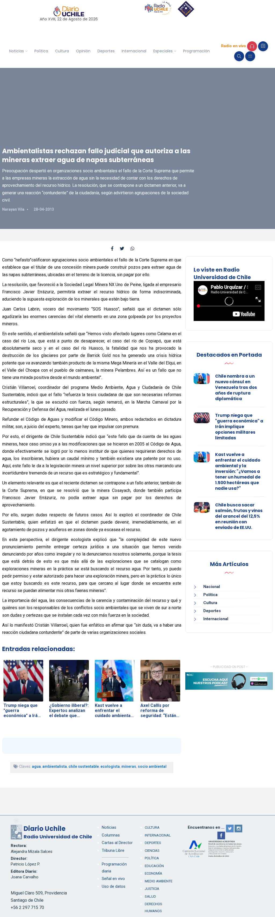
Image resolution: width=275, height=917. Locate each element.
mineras (128, 766)
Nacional (211, 586)
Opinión (83, 51)
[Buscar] (239, 56)
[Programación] (263, 46)
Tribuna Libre (113, 850)
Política (41, 51)
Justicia (152, 889)
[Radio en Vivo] (252, 46)
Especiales (163, 51)
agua (36, 766)
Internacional (134, 51)
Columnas (111, 835)
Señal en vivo (113, 878)
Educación (154, 866)
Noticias (16, 51)
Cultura (62, 51)
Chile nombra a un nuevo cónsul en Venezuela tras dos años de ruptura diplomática (236, 387)
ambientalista (54, 766)
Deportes (106, 51)
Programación (196, 51)
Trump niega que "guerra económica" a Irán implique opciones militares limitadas (239, 426)
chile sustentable (83, 766)
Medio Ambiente (158, 881)
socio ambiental (152, 766)
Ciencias (152, 851)
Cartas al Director (117, 842)
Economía (153, 873)
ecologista (110, 766)
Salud (150, 896)
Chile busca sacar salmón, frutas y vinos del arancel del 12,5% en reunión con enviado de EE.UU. (239, 516)
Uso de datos (113, 886)
